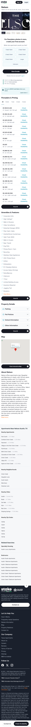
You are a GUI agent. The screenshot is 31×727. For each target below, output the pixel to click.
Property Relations (7, 627)
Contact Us (7, 724)
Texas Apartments (7, 638)
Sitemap (3, 654)
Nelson (4, 7)
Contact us (15, 605)
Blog (2, 625)
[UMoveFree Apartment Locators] (6, 590)
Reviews (3, 646)
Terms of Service (6, 648)
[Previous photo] (3, 21)
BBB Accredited (6, 656)
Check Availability (24, 109)
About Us (4, 640)
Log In (26, 2)
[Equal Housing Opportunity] (18, 590)
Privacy (3, 651)
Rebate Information (7, 622)
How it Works (5, 617)
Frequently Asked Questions (10, 619)
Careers (3, 643)
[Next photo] (27, 21)
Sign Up (19, 2)
